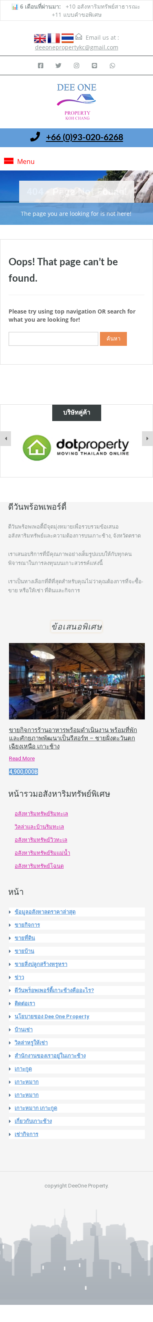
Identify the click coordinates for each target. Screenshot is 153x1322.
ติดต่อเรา (25, 1003)
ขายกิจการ (27, 925)
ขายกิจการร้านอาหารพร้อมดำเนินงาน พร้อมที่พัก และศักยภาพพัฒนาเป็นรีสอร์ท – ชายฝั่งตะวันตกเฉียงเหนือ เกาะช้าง (73, 738)
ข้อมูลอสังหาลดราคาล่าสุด (45, 912)
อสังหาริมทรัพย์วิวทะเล (41, 840)
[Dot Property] (76, 448)
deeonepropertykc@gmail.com (76, 47)
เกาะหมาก (27, 1082)
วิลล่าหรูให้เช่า (31, 1043)
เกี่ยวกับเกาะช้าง (33, 1121)
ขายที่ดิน (25, 938)
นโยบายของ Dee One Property (52, 1016)
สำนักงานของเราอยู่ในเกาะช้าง (50, 1056)
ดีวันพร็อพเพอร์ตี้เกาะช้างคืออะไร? (54, 990)
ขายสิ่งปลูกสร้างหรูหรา (41, 964)
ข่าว (19, 977)
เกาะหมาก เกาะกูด (36, 1108)
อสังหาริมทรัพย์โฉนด (39, 866)
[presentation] (5, 438)
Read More (22, 758)
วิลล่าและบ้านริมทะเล (39, 827)
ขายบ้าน (24, 951)
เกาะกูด (23, 1069)
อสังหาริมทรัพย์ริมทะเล (41, 814)
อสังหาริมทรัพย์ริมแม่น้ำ (42, 853)
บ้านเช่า (24, 1029)
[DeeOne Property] (76, 102)
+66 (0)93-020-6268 (84, 137)
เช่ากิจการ (26, 1134)
